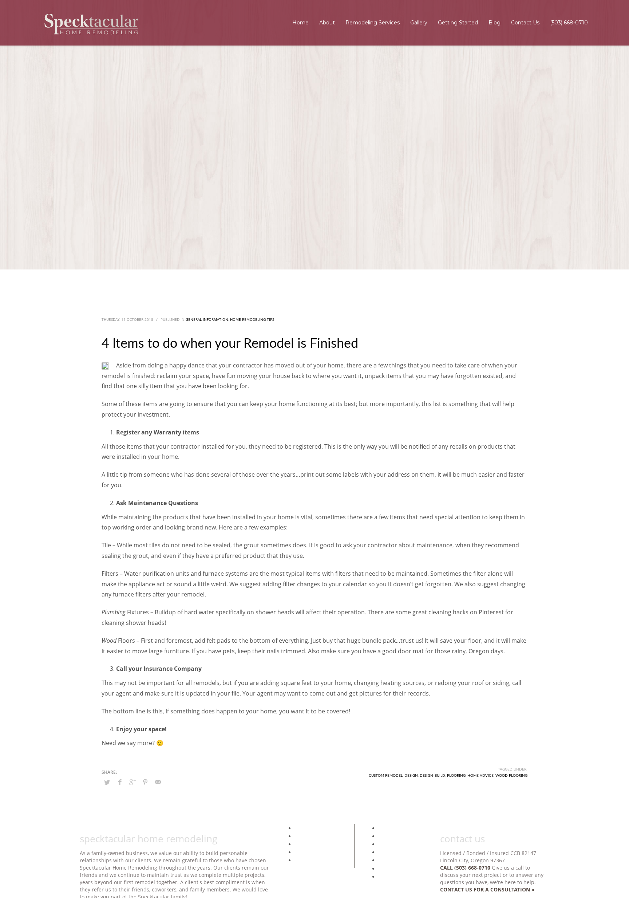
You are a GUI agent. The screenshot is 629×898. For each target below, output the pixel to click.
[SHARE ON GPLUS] (132, 781)
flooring (456, 775)
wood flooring (511, 775)
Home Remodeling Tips (252, 319)
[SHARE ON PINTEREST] (145, 781)
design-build (432, 775)
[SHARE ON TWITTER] (107, 782)
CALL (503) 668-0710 (465, 867)
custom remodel (386, 775)
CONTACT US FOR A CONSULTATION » (487, 889)
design (411, 775)
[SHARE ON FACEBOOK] (119, 781)
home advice (480, 775)
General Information (207, 319)
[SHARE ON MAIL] (158, 781)
